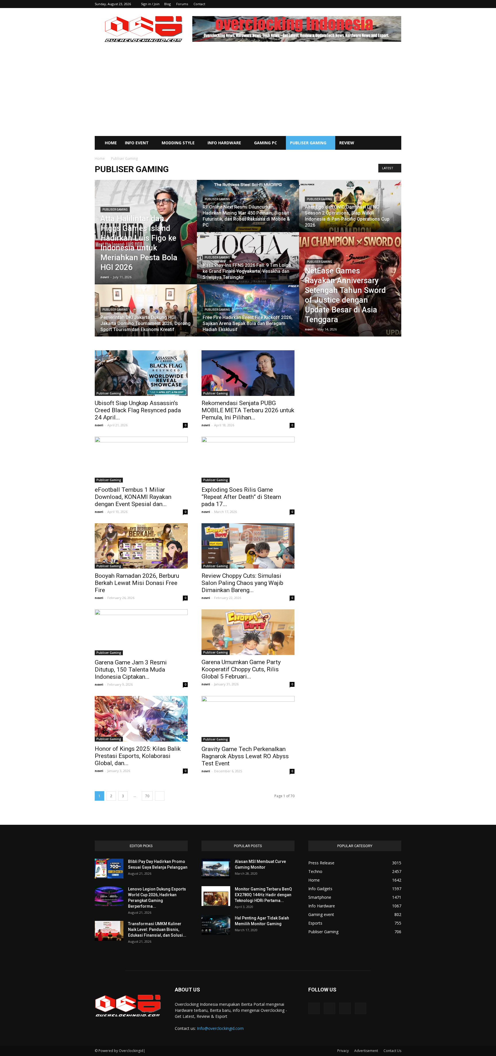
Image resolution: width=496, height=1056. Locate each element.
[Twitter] (387, 4)
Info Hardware (224, 142)
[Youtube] (397, 4)
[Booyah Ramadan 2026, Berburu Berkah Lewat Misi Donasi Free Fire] (141, 546)
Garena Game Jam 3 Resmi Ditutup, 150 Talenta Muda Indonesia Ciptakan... (131, 669)
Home (111, 142)
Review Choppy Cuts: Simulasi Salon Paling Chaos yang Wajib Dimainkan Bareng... (242, 583)
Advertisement (366, 1050)
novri (104, 277)
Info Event (137, 142)
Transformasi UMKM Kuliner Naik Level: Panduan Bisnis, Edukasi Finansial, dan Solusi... (157, 929)
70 (147, 796)
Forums (182, 4)
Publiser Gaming (308, 142)
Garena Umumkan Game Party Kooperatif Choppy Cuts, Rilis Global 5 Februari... (241, 669)
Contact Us (392, 1050)
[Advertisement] (248, 93)
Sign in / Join (150, 4)
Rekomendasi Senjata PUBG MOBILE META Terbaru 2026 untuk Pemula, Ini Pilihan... (248, 410)
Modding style (178, 142)
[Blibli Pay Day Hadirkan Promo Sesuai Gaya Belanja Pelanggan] (109, 868)
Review (346, 142)
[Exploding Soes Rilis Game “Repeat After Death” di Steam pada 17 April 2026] (248, 460)
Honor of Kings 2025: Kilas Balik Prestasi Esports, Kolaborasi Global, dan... (138, 756)
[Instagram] (378, 4)
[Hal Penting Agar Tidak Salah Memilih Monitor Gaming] (216, 925)
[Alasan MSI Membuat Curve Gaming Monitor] (216, 868)
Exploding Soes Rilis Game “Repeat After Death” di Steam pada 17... (241, 496)
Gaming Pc (265, 142)
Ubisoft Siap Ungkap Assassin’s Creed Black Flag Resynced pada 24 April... (138, 410)
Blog (167, 4)
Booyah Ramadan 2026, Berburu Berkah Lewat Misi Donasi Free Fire (137, 583)
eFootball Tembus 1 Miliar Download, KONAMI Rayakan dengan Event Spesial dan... (133, 496)
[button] (394, 143)
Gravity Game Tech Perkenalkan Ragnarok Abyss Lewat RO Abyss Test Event (245, 756)
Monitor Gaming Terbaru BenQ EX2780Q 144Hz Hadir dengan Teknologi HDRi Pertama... (263, 895)
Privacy (343, 1050)
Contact (199, 4)
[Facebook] (368, 4)
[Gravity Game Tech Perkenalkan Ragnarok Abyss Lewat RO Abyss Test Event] (248, 719)
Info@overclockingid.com (220, 1028)
